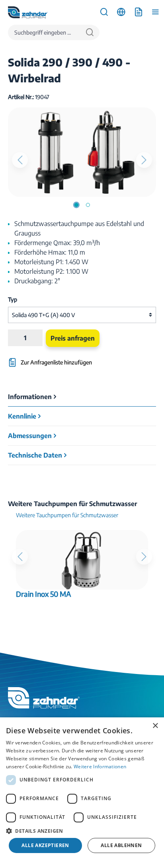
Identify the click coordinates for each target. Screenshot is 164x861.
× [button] (155, 726)
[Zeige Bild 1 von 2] (76, 205)
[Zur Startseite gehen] (28, 12)
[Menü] (155, 12)
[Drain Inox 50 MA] (82, 560)
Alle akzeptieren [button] (45, 845)
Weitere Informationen (100, 766)
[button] (82, 831)
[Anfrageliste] (138, 12)
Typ (12, 299)
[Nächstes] (144, 160)
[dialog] (82, 789)
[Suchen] (90, 32)
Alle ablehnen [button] (121, 845)
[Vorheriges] (20, 160)
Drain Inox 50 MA (43, 594)
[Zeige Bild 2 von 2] (88, 205)
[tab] (82, 397)
